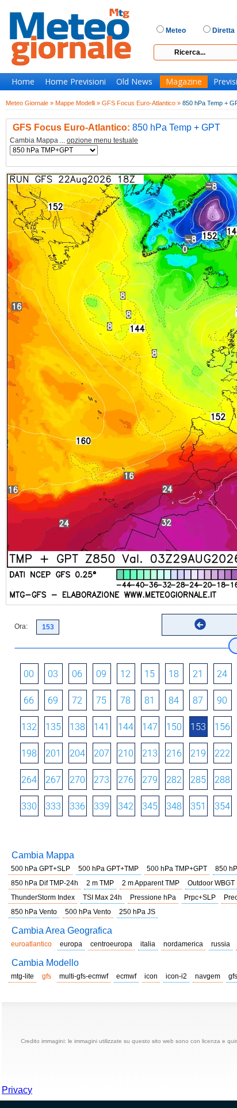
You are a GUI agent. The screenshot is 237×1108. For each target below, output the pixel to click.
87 (198, 700)
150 (174, 726)
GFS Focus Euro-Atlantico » (141, 103)
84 (174, 700)
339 (101, 806)
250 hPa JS (137, 912)
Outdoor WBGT (211, 883)
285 (198, 779)
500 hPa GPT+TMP (108, 869)
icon (151, 976)
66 (29, 700)
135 (53, 726)
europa (71, 944)
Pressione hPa (153, 897)
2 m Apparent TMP (150, 883)
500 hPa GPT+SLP (40, 869)
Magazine (184, 82)
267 (53, 779)
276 (125, 779)
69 (53, 700)
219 (198, 753)
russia (220, 944)
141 (101, 726)
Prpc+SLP (200, 897)
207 (101, 753)
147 (150, 726)
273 (101, 779)
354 (222, 806)
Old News (134, 82)
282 (174, 779)
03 (53, 673)
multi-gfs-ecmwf (83, 976)
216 (174, 753)
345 (150, 806)
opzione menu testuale (102, 140)
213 (150, 753)
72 (77, 700)
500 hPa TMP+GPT (177, 869)
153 (198, 726)
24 (222, 673)
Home (23, 82)
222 (222, 753)
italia (147, 944)
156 (222, 726)
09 (101, 673)
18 (174, 673)
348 (174, 806)
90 (222, 700)
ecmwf (126, 976)
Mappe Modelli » (77, 103)
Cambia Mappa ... (74, 140)
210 (125, 753)
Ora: (21, 626)
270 (77, 779)
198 (29, 753)
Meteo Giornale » (29, 103)
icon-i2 (176, 976)
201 (53, 753)
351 (198, 806)
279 (150, 779)
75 (101, 700)
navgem (207, 976)
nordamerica (183, 944)
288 (222, 779)
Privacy (17, 1090)
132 (29, 726)
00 (29, 673)
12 (125, 673)
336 (77, 806)
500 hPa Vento (88, 912)
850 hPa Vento (34, 912)
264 (29, 779)
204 (77, 753)
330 (29, 806)
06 (77, 673)
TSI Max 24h (102, 897)
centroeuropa (111, 944)
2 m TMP (100, 883)
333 (53, 806)
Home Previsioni (75, 82)
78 (125, 700)
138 (77, 726)
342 (125, 806)
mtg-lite (22, 976)
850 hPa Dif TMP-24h (44, 883)
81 (149, 700)
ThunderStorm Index (43, 897)
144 (125, 726)
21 (198, 673)
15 (149, 673)
